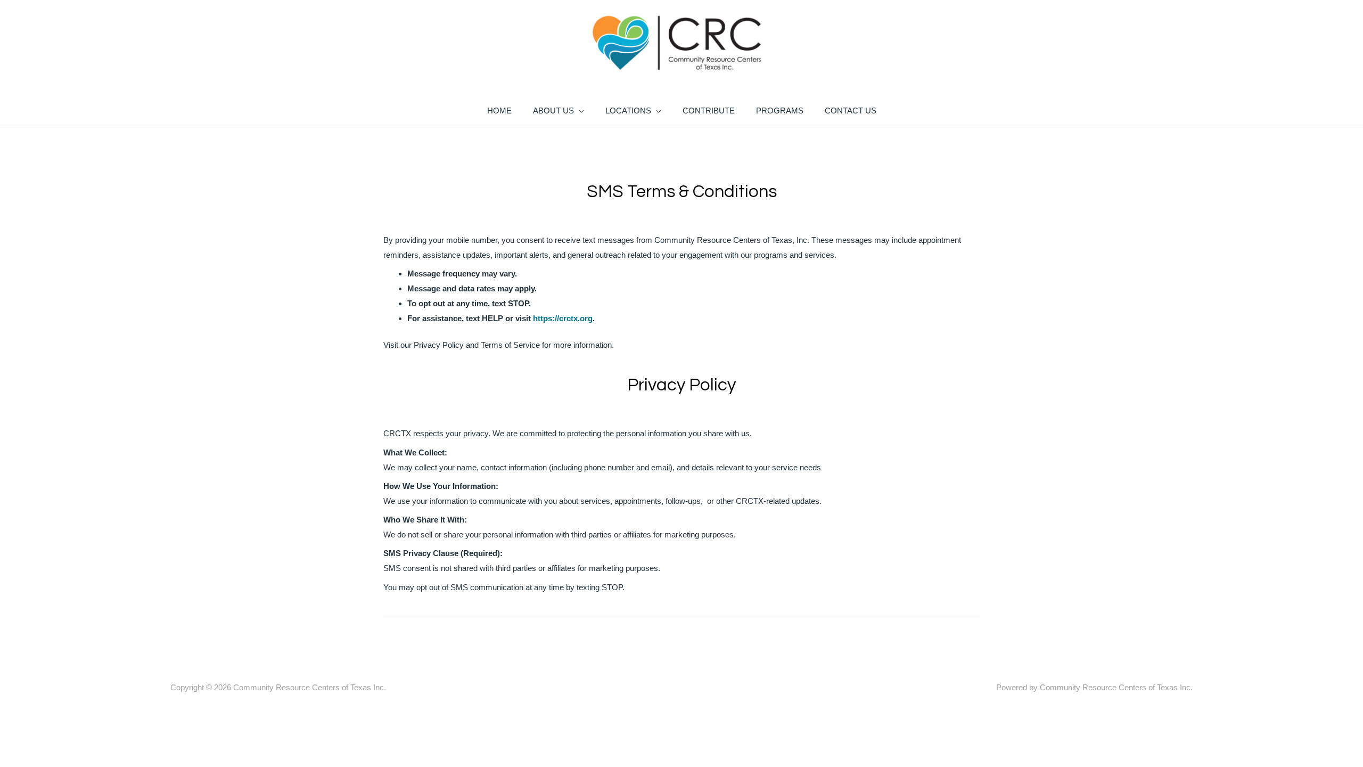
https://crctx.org (563, 318)
